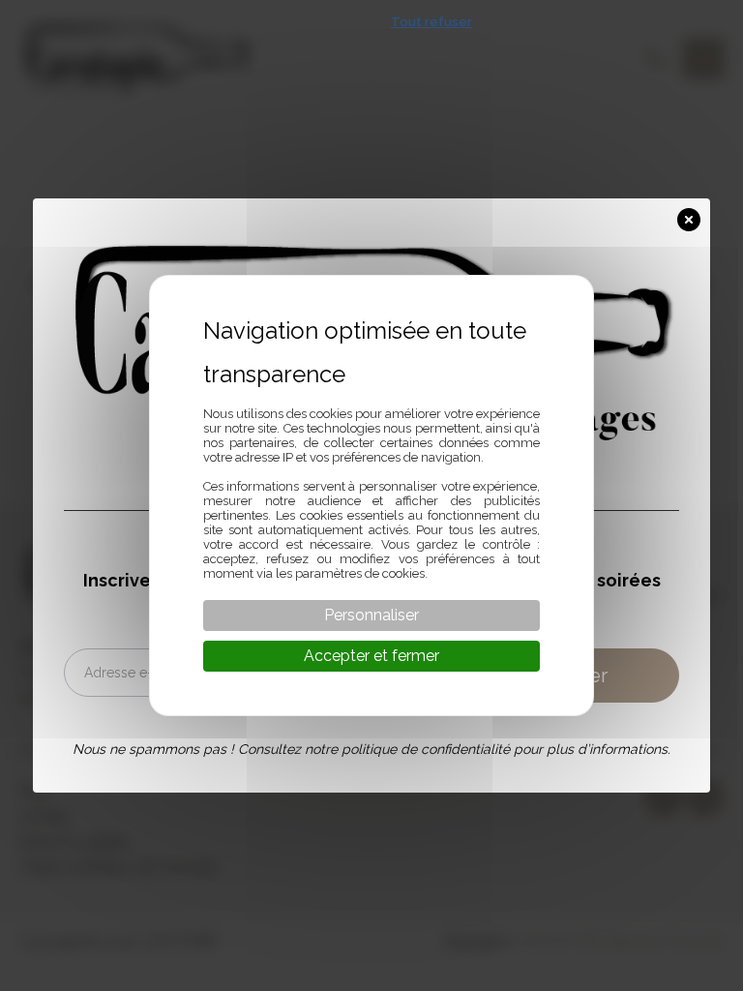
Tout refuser (431, 22)
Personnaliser (371, 615)
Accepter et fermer (371, 655)
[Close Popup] (693, 215)
